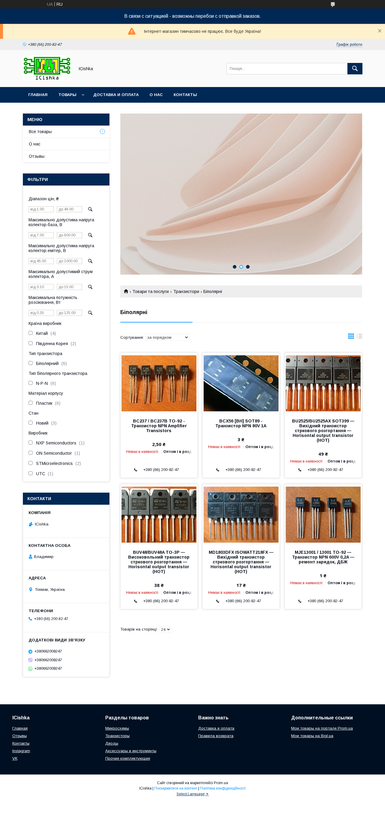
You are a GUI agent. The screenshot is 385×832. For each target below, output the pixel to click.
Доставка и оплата (116, 94)
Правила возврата (215, 736)
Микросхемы (117, 728)
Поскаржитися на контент (175, 788)
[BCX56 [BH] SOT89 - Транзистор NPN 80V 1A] (241, 383)
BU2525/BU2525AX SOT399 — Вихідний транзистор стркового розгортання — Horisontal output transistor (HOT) (323, 431)
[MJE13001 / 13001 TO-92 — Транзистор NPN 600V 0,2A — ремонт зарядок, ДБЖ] (323, 514)
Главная (38, 94)
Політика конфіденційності (223, 788)
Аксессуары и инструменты (130, 751)
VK (14, 758)
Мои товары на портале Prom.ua (322, 728)
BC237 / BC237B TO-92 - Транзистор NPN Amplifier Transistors (159, 426)
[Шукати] (354, 68)
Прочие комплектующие (127, 758)
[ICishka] (47, 79)
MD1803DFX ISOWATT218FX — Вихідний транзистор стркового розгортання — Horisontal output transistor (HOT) (241, 562)
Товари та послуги (150, 291)
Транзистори (186, 291)
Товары (67, 94)
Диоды (111, 743)
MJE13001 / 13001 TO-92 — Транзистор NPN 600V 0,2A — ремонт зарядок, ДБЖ (323, 557)
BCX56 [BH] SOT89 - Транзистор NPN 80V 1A (240, 423)
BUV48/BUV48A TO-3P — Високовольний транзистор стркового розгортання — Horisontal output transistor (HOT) (158, 562)
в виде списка (359, 337)
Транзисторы (117, 736)
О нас (156, 94)
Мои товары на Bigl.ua (312, 736)
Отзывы (37, 156)
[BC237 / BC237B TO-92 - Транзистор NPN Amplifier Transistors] (159, 383)
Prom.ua (221, 783)
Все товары (40, 131)
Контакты (185, 94)
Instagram (21, 751)
